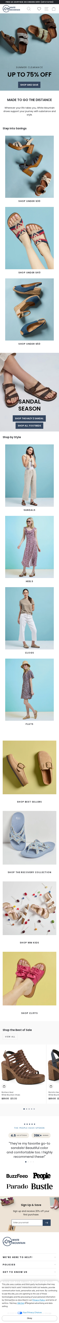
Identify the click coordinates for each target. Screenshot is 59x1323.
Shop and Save (29, 84)
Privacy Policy (38, 1300)
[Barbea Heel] (23, 1067)
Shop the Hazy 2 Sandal (29, 418)
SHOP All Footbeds (29, 425)
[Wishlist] (38, 8)
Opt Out (20, 1303)
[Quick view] (4, 1086)
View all (10, 1036)
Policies (9, 1264)
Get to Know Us (15, 1272)
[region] (29, 2)
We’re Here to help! (18, 1257)
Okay (29, 1318)
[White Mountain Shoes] (11, 8)
